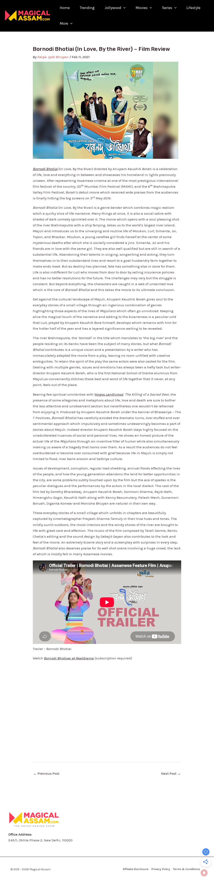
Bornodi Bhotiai (45, 169)
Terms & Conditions (186, 869)
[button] (123, 8)
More (64, 23)
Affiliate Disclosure (135, 869)
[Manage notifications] (204, 872)
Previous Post (46, 773)
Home (65, 7)
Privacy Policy (160, 869)
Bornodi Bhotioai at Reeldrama (69, 658)
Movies (142, 7)
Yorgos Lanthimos (108, 394)
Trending (87, 7)
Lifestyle (193, 7)
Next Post (171, 773)
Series (167, 7)
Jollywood (113, 7)
